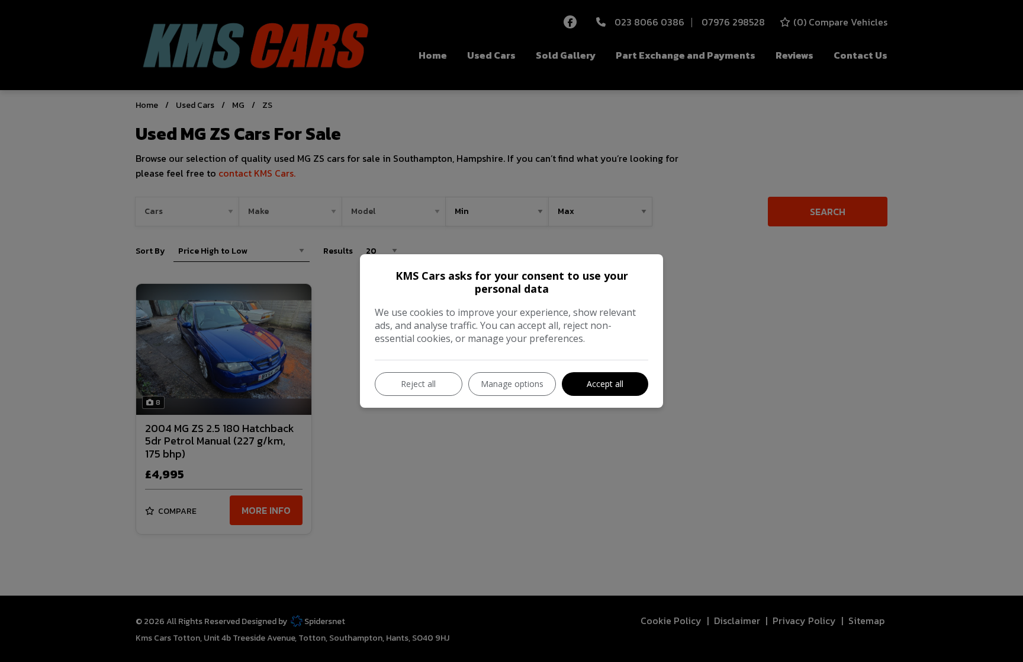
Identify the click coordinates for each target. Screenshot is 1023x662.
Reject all (418, 383)
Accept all (605, 383)
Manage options (512, 383)
